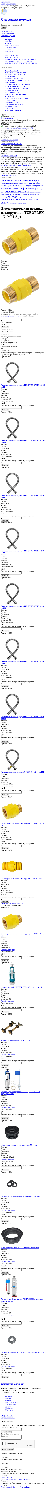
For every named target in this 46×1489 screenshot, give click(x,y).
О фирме (8, 40)
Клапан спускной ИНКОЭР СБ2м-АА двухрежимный (21, 987)
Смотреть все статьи (8, 175)
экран (42, 189)
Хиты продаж (10, 47)
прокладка (13, 197)
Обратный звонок (8, 33)
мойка (33, 194)
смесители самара (10, 188)
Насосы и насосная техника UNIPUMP (16, 165)
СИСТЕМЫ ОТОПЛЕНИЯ (15, 73)
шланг (16, 185)
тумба (10, 186)
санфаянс (24, 188)
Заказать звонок (7, 1449)
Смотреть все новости (9, 140)
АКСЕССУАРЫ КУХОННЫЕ (16, 88)
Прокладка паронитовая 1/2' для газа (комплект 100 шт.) (22, 1352)
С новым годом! (7, 118)
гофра (38, 183)
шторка (35, 188)
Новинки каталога (12, 45)
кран (29, 194)
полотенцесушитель (27, 183)
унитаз (17, 199)
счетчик (7, 194)
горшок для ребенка (34, 186)
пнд (21, 186)
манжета (39, 192)
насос (37, 194)
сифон (3, 194)
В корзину (5, 327)
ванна (24, 186)
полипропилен (8, 183)
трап (36, 197)
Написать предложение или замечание (15, 1479)
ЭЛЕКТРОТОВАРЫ (13, 102)
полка (3, 192)
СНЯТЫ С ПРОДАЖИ (14, 110)
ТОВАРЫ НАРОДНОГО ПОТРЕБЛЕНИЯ (14, 105)
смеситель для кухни (17, 191)
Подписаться (6, 1432)
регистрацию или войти (10, 316)
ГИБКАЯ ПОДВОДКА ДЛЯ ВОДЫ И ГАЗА (22, 59)
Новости (8, 42)
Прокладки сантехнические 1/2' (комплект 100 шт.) (20, 1196)
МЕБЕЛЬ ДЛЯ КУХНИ (14, 79)
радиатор (21, 197)
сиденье (24, 194)
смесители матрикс (15, 203)
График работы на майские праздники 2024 (17, 128)
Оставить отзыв (7, 1477)
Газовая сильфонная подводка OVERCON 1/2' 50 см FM (22, 772)
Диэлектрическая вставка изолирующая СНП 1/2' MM (21, 879)
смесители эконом (23, 180)
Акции (8, 49)
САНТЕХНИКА (11, 57)
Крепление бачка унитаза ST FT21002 (15, 1040)
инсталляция (4, 197)
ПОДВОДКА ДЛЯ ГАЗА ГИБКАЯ (18, 61)
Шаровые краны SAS (9, 156)
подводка (7, 199)
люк (33, 197)
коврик (35, 180)
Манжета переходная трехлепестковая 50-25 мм (19, 1145)
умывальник (33, 192)
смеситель (7, 179)
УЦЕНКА (9, 108)
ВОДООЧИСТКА (12, 92)
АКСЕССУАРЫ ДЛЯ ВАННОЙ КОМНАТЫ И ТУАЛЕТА (17, 85)
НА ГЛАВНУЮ (11, 55)
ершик (4, 185)
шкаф (17, 183)
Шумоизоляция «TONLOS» (11, 144)
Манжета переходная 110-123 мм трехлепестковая (20, 1248)
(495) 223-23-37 (7, 31)
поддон (23, 203)
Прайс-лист (9, 1408)
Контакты (9, 51)
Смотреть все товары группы (12, 903)
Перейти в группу (8, 950)
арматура (18, 194)
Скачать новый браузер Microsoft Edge (15, 1487)
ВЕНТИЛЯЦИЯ (11, 90)
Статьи (8, 43)
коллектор (28, 197)
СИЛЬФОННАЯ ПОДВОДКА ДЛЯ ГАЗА (21, 63)
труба (12, 194)
